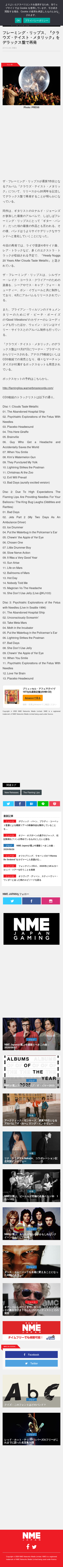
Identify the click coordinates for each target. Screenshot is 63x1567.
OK (18, 20)
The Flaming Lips (31, 792)
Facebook (32, 1354)
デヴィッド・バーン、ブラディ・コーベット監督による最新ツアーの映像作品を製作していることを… (31, 825)
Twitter (33, 1363)
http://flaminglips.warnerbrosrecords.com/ (28, 388)
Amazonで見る (33, 698)
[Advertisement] (31, 57)
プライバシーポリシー (36, 20)
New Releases (12, 792)
